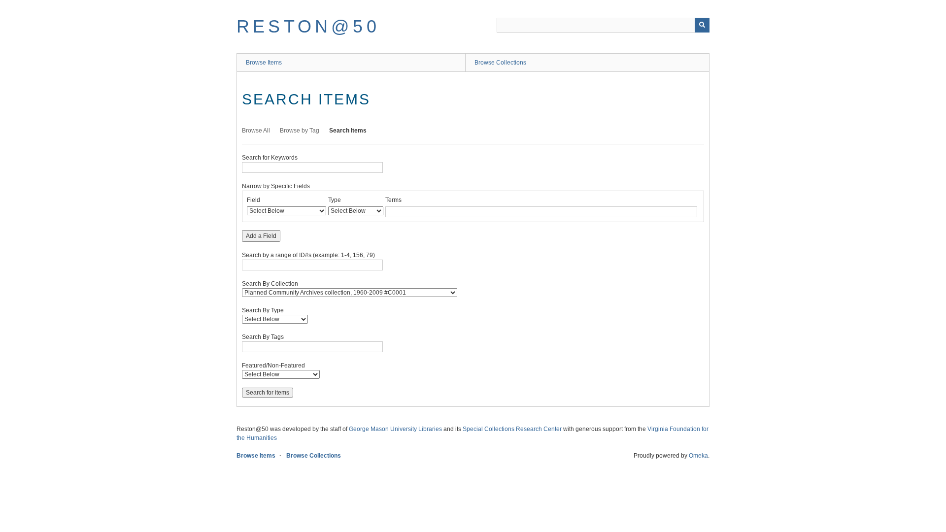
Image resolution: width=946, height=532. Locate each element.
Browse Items (264, 62)
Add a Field (261, 236)
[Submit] (702, 25)
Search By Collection (270, 283)
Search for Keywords (270, 157)
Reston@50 (308, 26)
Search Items (348, 130)
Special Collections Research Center (512, 429)
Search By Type (263, 310)
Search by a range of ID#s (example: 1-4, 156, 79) (308, 255)
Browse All (256, 130)
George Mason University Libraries (395, 429)
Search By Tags (263, 336)
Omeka (698, 455)
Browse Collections (500, 62)
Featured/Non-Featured (273, 365)
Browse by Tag (299, 130)
